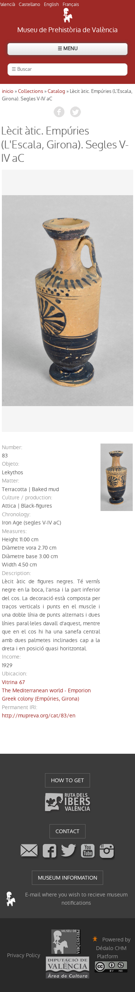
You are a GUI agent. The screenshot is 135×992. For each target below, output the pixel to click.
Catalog (56, 91)
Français (71, 4)
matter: (10, 480)
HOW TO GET (67, 780)
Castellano (29, 4)
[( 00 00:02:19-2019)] (67, 301)
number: (12, 447)
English (51, 4)
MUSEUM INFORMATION (67, 877)
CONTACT (68, 831)
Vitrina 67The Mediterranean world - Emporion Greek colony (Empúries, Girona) (46, 690)
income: (11, 656)
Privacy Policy (23, 955)
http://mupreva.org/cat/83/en (38, 715)
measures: (14, 531)
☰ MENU (68, 48)
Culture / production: (27, 497)
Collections (30, 91)
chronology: (16, 514)
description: (16, 573)
